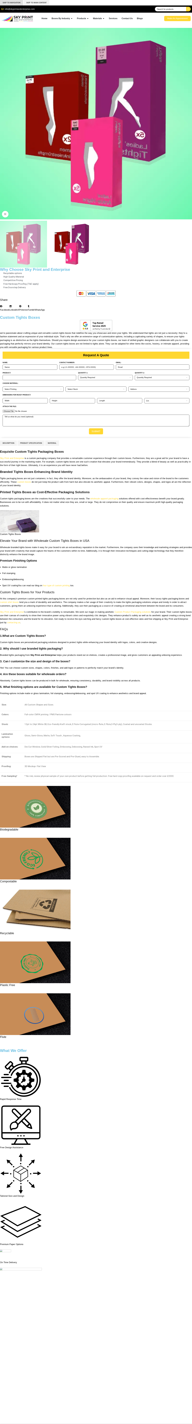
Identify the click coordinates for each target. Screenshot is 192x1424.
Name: (5, 362)
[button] (5, 308)
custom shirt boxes (9, 602)
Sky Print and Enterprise (12, 458)
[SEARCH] (188, 9)
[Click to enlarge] (5, 214)
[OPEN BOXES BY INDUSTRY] (72, 18)
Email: (118, 362)
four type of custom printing (56, 585)
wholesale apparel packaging (104, 498)
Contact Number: (67, 362)
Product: (7, 373)
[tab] (8, 443)
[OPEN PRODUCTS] (88, 18)
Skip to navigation (11, 3)
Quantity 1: (83, 373)
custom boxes (24, 482)
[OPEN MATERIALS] (104, 18)
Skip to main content (36, 3)
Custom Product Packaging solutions (133, 612)
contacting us (13, 622)
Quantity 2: (140, 373)
